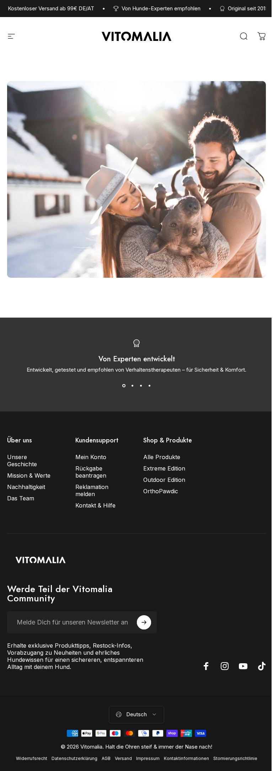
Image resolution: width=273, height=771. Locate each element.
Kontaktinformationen (186, 758)
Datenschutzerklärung (74, 758)
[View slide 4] (149, 386)
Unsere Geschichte (22, 460)
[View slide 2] (132, 386)
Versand (123, 758)
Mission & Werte (28, 475)
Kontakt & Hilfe (95, 505)
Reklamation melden (91, 490)
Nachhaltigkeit (26, 486)
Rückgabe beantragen (90, 472)
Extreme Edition (164, 468)
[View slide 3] (140, 386)
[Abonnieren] (144, 622)
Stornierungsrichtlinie (235, 758)
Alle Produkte (161, 457)
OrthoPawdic (160, 491)
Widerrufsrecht (31, 758)
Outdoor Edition (164, 479)
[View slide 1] (123, 386)
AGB (106, 758)
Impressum (148, 758)
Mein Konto (90, 457)
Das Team (20, 498)
